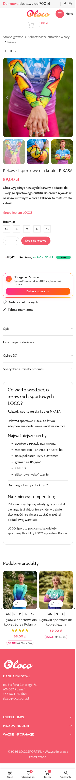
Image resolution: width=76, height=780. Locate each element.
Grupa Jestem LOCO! (17, 213)
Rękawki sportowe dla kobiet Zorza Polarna (19, 637)
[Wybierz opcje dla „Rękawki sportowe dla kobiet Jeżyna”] (50, 616)
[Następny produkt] (15, 51)
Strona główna (13, 37)
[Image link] (18, 682)
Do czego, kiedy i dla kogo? (28, 495)
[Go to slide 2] (38, 133)
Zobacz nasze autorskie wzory (49, 37)
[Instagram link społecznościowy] (70, 4)
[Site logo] (38, 13)
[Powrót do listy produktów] (10, 51)
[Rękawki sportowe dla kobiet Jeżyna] (53, 604)
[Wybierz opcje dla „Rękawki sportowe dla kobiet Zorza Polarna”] (15, 616)
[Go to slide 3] (42, 133)
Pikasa (11, 42)
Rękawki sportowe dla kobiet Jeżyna (54, 635)
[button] (7, 97)
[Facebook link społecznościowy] (65, 4)
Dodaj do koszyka (35, 240)
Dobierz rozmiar (38, 291)
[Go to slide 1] (34, 133)
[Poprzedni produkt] (5, 51)
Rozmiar (9, 222)
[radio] (6, 229)
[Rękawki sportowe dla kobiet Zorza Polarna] (19, 604)
